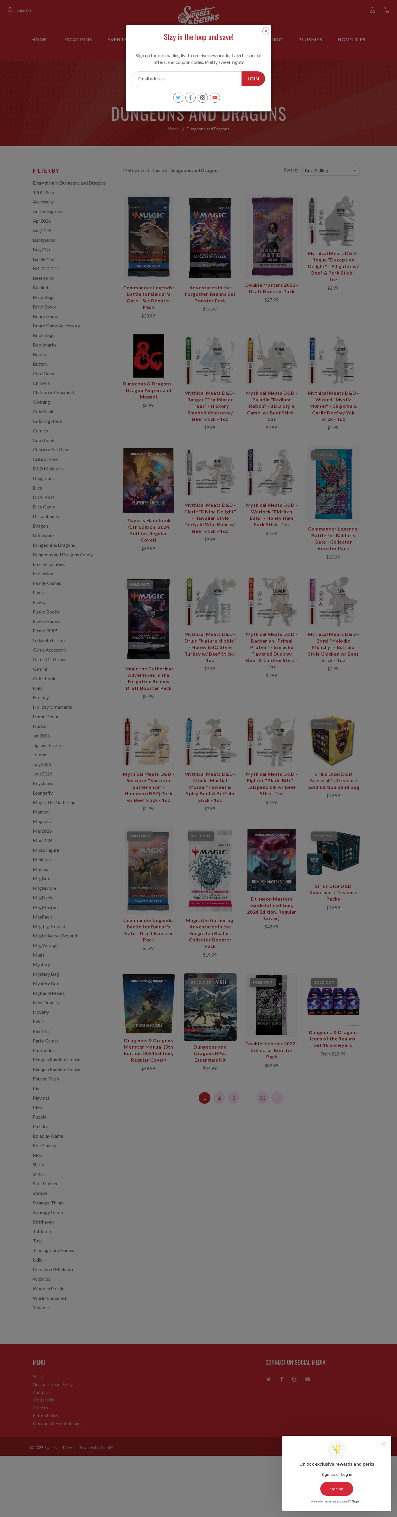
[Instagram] (203, 98)
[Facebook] (190, 98)
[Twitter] (178, 98)
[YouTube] (215, 98)
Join (253, 78)
